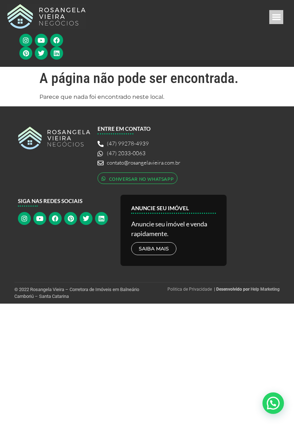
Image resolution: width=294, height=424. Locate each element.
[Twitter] (41, 53)
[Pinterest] (25, 53)
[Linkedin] (56, 53)
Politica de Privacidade (189, 289)
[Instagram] (25, 40)
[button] (276, 17)
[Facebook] (56, 40)
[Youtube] (41, 40)
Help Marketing (265, 289)
